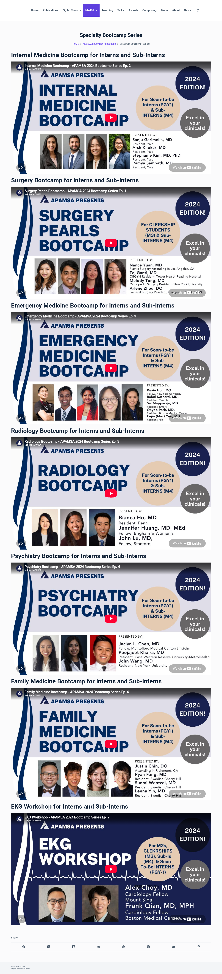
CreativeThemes (25, 968)
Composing (149, 10)
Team (164, 10)
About (176, 10)
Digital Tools (70, 10)
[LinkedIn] (73, 946)
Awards (133, 10)
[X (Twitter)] (48, 946)
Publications (50, 10)
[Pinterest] (123, 946)
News (187, 10)
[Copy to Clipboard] (198, 946)
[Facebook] (23, 946)
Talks (120, 10)
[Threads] (148, 946)
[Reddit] (98, 946)
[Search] (198, 10)
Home (35, 10)
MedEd (89, 10)
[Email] (173, 946)
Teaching (107, 10)
